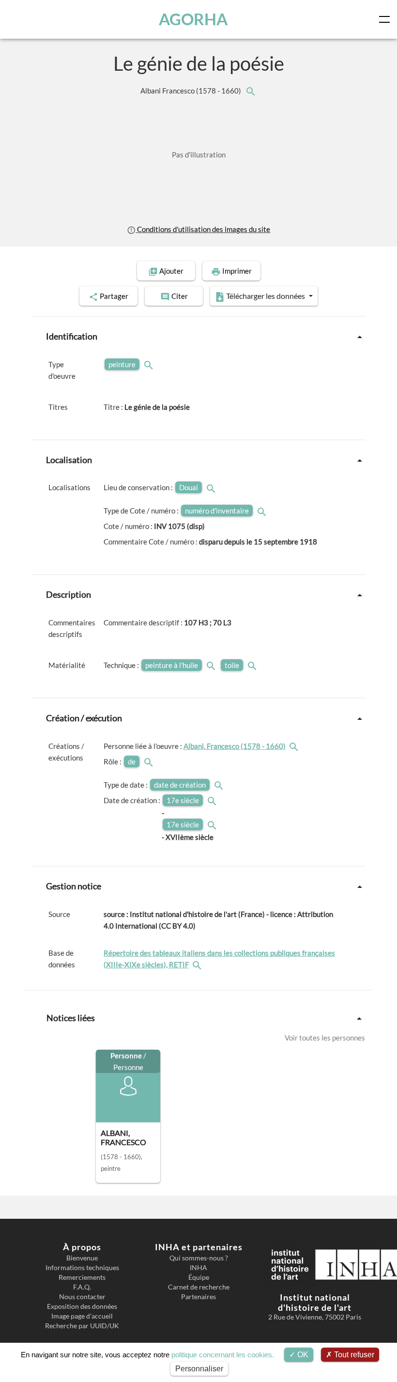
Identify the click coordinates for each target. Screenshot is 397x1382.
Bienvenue (82, 1258)
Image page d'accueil (82, 1316)
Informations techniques (82, 1267)
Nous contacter (82, 1296)
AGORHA (193, 19)
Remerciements (82, 1277)
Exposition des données (82, 1306)
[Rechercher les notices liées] (250, 90)
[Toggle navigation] (386, 19)
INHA (198, 1267)
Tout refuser (353, 1355)
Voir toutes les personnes (325, 1037)
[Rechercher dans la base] (198, 964)
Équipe (198, 1277)
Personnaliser (199, 1369)
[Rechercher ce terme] (149, 364)
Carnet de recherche (198, 1287)
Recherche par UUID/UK (82, 1325)
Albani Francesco (191, 90)
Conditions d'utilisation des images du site (203, 229)
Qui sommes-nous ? (198, 1258)
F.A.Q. (82, 1287)
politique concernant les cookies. (222, 1355)
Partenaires (198, 1296)
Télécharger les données (265, 295)
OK (301, 1355)
